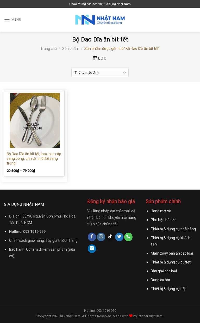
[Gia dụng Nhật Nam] (100, 20)
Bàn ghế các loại (164, 271)
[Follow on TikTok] (110, 237)
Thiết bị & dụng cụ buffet (171, 262)
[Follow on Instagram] (101, 237)
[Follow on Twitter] (119, 237)
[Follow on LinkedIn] (92, 248)
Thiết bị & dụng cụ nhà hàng (173, 229)
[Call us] (128, 237)
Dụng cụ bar (160, 280)
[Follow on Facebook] (92, 237)
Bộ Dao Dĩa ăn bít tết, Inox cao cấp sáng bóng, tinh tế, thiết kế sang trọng (34, 158)
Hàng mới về (161, 211)
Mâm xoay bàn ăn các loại (172, 253)
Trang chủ (48, 48)
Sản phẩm (70, 48)
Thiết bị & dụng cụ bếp (168, 289)
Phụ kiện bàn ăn (164, 220)
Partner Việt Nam (150, 316)
